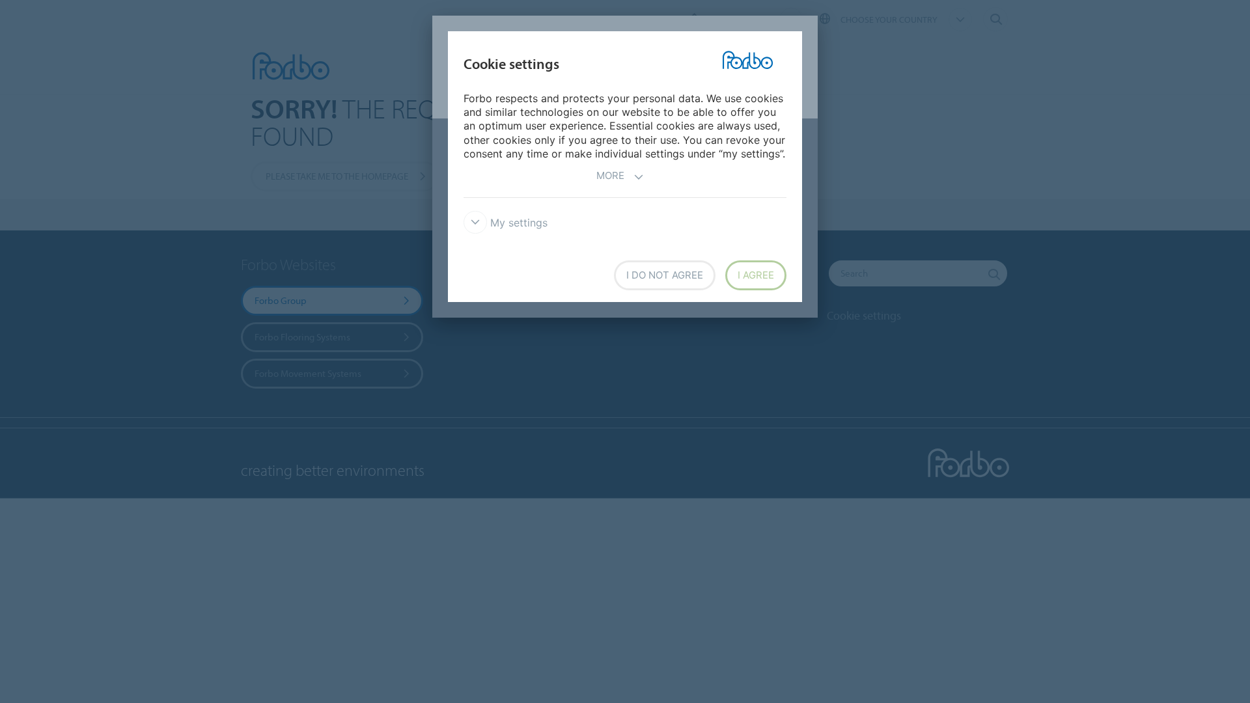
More (610, 175)
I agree (756, 275)
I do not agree (664, 275)
